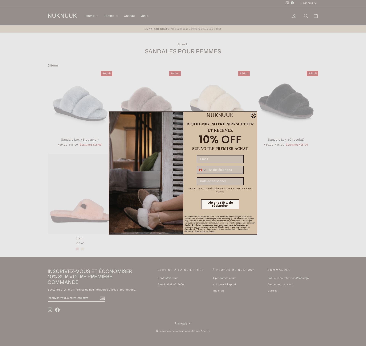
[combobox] (202, 170)
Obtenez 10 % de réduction (220, 204)
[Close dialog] (253, 115)
